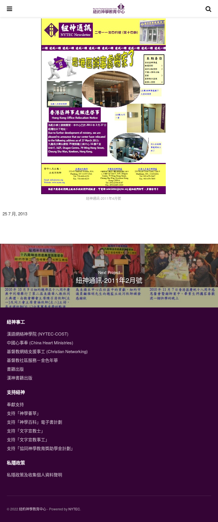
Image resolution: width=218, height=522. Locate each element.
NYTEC (74, 508)
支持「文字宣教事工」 (28, 439)
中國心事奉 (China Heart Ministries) (40, 342)
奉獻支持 (15, 404)
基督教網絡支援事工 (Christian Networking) (47, 351)
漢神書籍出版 (19, 378)
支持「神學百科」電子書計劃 (34, 422)
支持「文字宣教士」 (26, 431)
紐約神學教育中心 (32, 508)
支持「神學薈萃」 (24, 413)
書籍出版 (15, 369)
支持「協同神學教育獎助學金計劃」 (41, 448)
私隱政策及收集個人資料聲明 (34, 475)
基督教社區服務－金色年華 (32, 360)
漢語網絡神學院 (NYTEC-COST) (37, 334)
